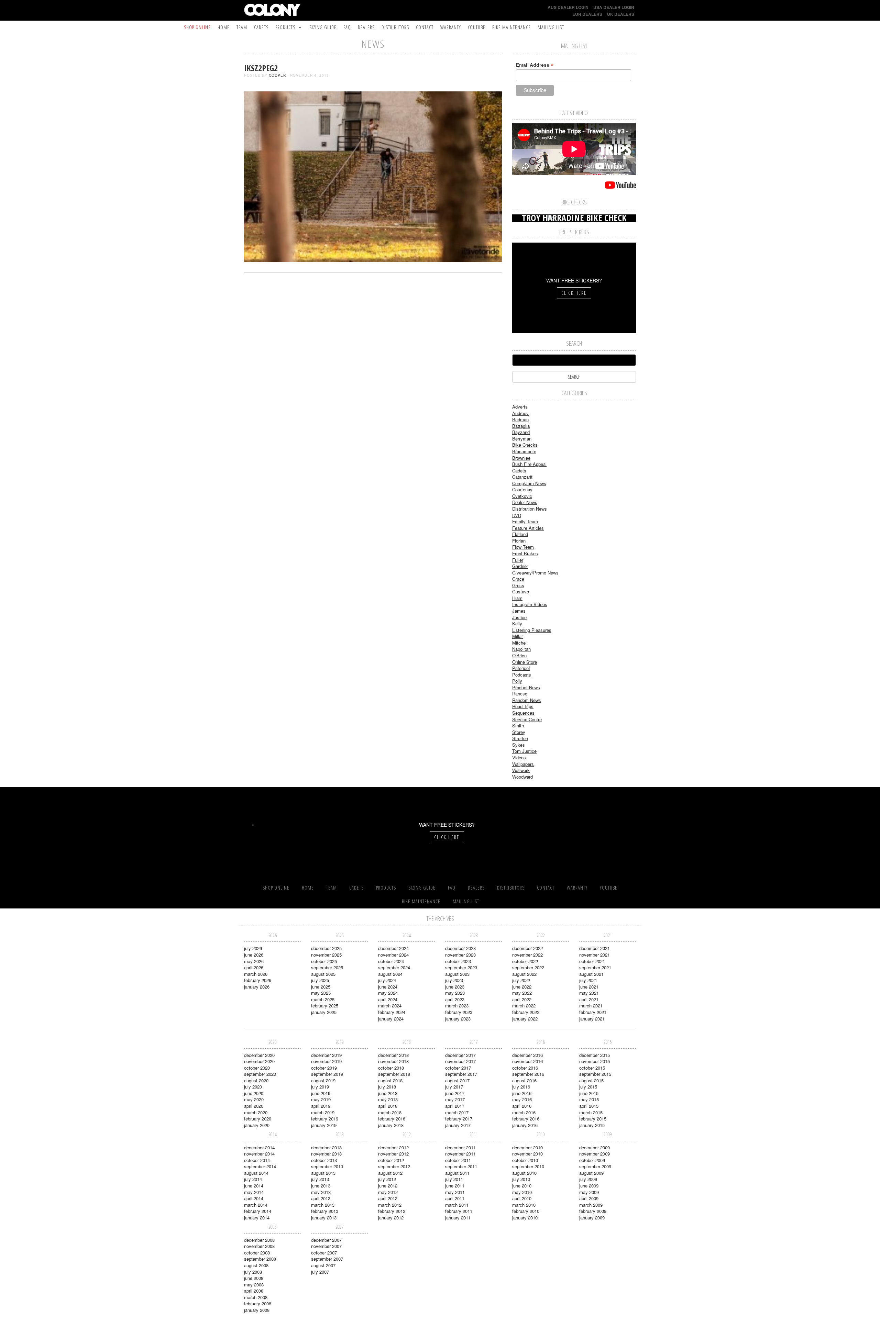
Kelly (517, 623)
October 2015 (592, 1067)
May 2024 (388, 993)
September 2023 (461, 967)
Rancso (519, 693)
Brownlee (521, 458)
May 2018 (388, 1099)
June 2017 (454, 1093)
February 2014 (257, 1211)
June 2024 (387, 986)
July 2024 (387, 980)
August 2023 (457, 974)
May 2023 (455, 993)
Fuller (517, 560)
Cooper (277, 75)
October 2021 (592, 961)
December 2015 (594, 1055)
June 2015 (588, 1093)
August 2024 (390, 974)
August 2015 (591, 1080)
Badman (520, 419)
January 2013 (324, 1217)
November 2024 (393, 954)
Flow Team (523, 547)
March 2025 (322, 999)
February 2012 (391, 1211)
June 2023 (454, 986)
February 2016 (525, 1118)
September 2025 (327, 967)
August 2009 (591, 1173)
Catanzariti (523, 476)
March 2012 (390, 1205)
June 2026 (253, 954)
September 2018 (394, 1074)
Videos (519, 757)
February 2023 (458, 1012)
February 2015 (592, 1118)
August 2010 (524, 1173)
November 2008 (259, 1246)
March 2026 (255, 974)
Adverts (520, 406)
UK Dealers (620, 14)
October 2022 (525, 961)
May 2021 (589, 993)
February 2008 (257, 1303)
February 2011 (458, 1211)
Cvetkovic (522, 496)
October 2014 (257, 1160)
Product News (526, 687)
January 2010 (525, 1217)
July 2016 (521, 1086)
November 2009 (594, 1153)
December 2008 (259, 1240)
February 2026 (257, 980)
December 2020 (259, 1055)
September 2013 (327, 1166)
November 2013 (326, 1153)
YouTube (476, 27)
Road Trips (523, 706)
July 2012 (387, 1179)
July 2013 (320, 1179)
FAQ (347, 27)
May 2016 (522, 1099)
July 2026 (253, 948)
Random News (526, 700)
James (519, 610)
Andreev (520, 413)
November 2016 (527, 1061)
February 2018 (391, 1118)
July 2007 (320, 1272)
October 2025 (324, 961)
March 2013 (322, 1205)
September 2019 (327, 1074)
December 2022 (527, 948)
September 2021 (595, 967)
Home (224, 27)
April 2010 (521, 1198)
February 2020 (257, 1118)
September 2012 (394, 1166)
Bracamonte (524, 451)
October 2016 (525, 1067)
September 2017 (461, 1074)
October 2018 (391, 1067)
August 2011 (457, 1173)
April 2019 (320, 1106)
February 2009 (592, 1211)
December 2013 (326, 1147)
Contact (424, 27)
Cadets (261, 27)
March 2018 (390, 1112)
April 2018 (387, 1106)
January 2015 (592, 1125)
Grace (518, 579)
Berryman (521, 438)
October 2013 (324, 1160)
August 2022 (524, 974)
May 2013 (321, 1192)
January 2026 (257, 986)
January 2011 (458, 1217)
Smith (518, 725)
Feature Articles (528, 528)
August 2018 (390, 1080)
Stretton (520, 738)
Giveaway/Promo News (535, 572)
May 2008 (254, 1284)
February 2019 (324, 1118)
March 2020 (255, 1112)
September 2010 (528, 1166)
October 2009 (592, 1160)
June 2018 (387, 1093)
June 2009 (588, 1185)
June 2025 (320, 986)
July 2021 (588, 980)
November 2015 (594, 1061)
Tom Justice (524, 751)
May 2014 (254, 1192)
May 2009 (589, 1192)
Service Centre (527, 719)
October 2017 (458, 1067)
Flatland (520, 534)
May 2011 (455, 1192)
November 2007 (326, 1246)
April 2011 (454, 1198)
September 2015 (595, 1074)
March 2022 (524, 1005)
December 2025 (326, 948)
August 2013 (323, 1173)
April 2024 (387, 999)
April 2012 (387, 1198)
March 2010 (524, 1205)
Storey (518, 732)
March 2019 (322, 1112)
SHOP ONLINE (197, 27)
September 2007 (327, 1258)
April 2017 (454, 1106)
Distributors (395, 27)
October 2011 (458, 1160)
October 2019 (324, 1067)
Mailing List (551, 27)
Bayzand (521, 432)
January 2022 (525, 1018)
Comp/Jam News (529, 483)
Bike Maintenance (511, 27)
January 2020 (257, 1125)
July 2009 (588, 1179)
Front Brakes (525, 553)
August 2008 (256, 1265)
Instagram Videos (529, 604)
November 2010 (527, 1153)
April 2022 (521, 999)
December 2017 (460, 1055)
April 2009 (588, 1198)
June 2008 (253, 1278)
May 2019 (321, 1099)
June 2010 (521, 1185)
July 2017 (454, 1086)
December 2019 (326, 1055)
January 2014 (257, 1217)
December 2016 (527, 1055)
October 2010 (525, 1160)
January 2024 (391, 1018)
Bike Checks (525, 445)
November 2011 (460, 1153)
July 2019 (320, 1086)
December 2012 (393, 1147)
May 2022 (522, 993)
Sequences (523, 713)
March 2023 (457, 1005)
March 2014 (255, 1205)
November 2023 (460, 954)
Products (285, 27)
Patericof (521, 668)
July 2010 (521, 1179)
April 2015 (588, 1106)
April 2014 (253, 1198)
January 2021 (592, 1018)
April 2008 (253, 1290)
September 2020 (260, 1074)
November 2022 (527, 954)
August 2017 (457, 1080)
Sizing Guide (323, 27)
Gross (518, 585)
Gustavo (520, 591)
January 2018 (391, 1125)
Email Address (534, 65)
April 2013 (320, 1198)
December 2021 (594, 948)
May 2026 (254, 961)
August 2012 (390, 1173)
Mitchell (520, 642)
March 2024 (390, 1005)
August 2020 (256, 1080)
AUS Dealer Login (568, 7)
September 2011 (461, 1166)
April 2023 (454, 999)
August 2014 (256, 1173)
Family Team (525, 521)
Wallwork (521, 770)
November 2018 (393, 1061)
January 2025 (324, 1012)
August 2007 (323, 1265)
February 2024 (391, 1012)
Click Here (574, 293)
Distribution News (529, 508)
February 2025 (324, 1005)
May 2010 (522, 1192)
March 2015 (591, 1112)
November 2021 (594, 954)
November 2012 (393, 1153)
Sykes (518, 744)
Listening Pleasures (531, 630)
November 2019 (326, 1061)
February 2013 (324, 1211)
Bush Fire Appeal (529, 464)
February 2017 (458, 1118)
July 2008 (253, 1272)
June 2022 (521, 986)
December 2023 (460, 948)
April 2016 (521, 1106)
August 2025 (323, 974)
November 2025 (326, 954)
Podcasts (521, 674)
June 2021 (588, 986)
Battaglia (521, 426)
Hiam (517, 598)
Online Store (524, 662)
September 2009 (595, 1166)
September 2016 (528, 1074)
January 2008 (257, 1310)
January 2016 (525, 1125)
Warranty (450, 27)
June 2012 (387, 1185)
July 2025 (320, 980)
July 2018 (387, 1086)
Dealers (366, 27)
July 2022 (521, 980)
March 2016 (524, 1112)
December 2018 (393, 1055)
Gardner (520, 566)
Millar (517, 636)
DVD (516, 515)
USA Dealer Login (613, 7)
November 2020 (259, 1061)
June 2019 (320, 1093)
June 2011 (454, 1185)
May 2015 (589, 1099)
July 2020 (253, 1086)
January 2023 (458, 1018)
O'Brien (519, 655)
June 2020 (253, 1093)
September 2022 (528, 967)
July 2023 (454, 980)
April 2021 (588, 999)
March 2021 (591, 1005)
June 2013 (320, 1185)
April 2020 (253, 1106)
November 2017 (460, 1061)
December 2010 (527, 1147)
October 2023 (458, 961)
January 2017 (458, 1125)
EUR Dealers (587, 14)
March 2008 (255, 1297)
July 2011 (454, 1179)
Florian (519, 540)
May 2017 (455, 1099)
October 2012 (391, 1160)
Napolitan (521, 649)
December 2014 (259, 1147)
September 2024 (394, 967)
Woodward (522, 776)
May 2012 (388, 1192)
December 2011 (460, 1147)
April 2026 (253, 967)
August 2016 (524, 1080)
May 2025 (321, 993)
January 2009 (592, 1217)
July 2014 (253, 1179)
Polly (517, 681)
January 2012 (391, 1217)
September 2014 (260, 1166)
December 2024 (393, 948)
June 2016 (521, 1093)
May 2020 (254, 1099)
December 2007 (326, 1240)
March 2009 (591, 1205)
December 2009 (594, 1147)
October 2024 (391, 961)
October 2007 (324, 1252)
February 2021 (592, 1012)
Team (241, 27)
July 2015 (588, 1086)
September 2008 (260, 1258)
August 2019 (323, 1080)
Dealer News (524, 502)
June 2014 (253, 1185)
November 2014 (259, 1153)
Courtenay (522, 489)
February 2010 (525, 1211)
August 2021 (591, 974)
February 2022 (525, 1012)
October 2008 (257, 1252)
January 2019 (324, 1125)
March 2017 (457, 1112)
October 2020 (257, 1067)
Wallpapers (523, 764)
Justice (519, 617)
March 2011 (457, 1205)
